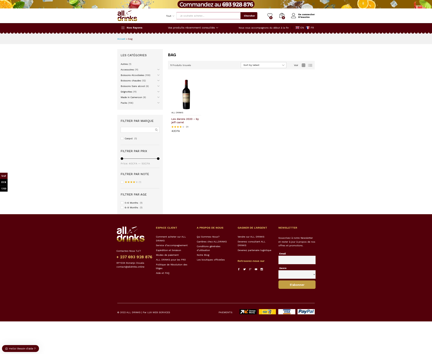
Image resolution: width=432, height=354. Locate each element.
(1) (133, 182)
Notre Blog (203, 255)
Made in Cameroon (131, 97)
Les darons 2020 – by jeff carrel (185, 120)
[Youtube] (256, 269)
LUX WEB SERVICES (158, 312)
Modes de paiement (167, 255)
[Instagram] (262, 269)
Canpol (129, 138)
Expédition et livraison (168, 250)
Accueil (121, 38)
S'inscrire (304, 17)
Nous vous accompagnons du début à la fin (264, 27)
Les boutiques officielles (211, 259)
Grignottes (126, 91)
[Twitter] (244, 269)
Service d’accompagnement (172, 245)
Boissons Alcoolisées (132, 75)
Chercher (249, 15)
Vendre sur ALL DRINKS (251, 236)
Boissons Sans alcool (133, 86)
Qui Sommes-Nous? (208, 236)
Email (282, 253)
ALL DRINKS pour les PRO (171, 259)
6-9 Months (131, 207)
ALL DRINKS (177, 112)
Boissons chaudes (131, 80)
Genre (283, 268)
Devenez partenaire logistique (254, 250)
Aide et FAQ (162, 273)
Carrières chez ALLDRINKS (212, 241)
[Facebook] (239, 269)
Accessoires (127, 69)
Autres (124, 64)
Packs (124, 102)
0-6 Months (131, 202)
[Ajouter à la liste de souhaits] (190, 107)
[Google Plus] (250, 269)
